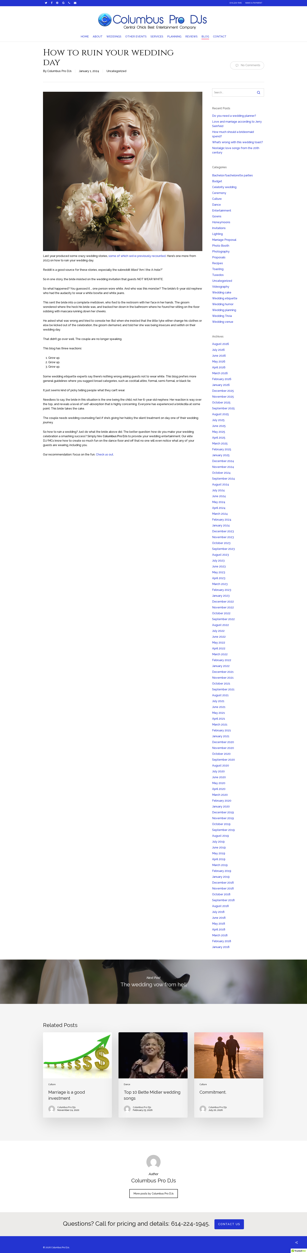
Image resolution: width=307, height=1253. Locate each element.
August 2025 (220, 414)
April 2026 (218, 367)
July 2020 (218, 771)
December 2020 (223, 742)
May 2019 (218, 853)
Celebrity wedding (224, 187)
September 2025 (223, 408)
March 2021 (219, 724)
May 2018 (218, 923)
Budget (217, 181)
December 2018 (223, 882)
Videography (220, 286)
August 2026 (220, 344)
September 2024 (223, 478)
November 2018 (223, 888)
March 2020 (220, 794)
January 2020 (221, 806)
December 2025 (223, 390)
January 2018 (221, 947)
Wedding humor (222, 304)
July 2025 (218, 420)
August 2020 (220, 765)
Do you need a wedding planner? (234, 115)
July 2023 (218, 560)
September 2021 (223, 689)
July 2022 (218, 631)
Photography (221, 251)
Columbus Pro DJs (59, 71)
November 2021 (223, 677)
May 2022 (218, 642)
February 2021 (221, 730)
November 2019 (223, 818)
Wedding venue (222, 321)
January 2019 (221, 876)
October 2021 (221, 683)
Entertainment (221, 210)
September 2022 (223, 619)
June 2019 (219, 847)
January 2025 (221, 455)
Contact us (229, 1224)
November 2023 (223, 537)
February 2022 (221, 660)
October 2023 (221, 543)
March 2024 (220, 513)
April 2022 (218, 648)
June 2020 (219, 777)
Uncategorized (116, 71)
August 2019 (220, 835)
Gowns (216, 216)
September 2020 (223, 759)
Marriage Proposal (224, 239)
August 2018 (220, 906)
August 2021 (220, 695)
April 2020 (218, 789)
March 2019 (220, 865)
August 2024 (220, 484)
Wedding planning (224, 310)
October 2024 (221, 472)
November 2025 (223, 396)
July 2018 (218, 912)
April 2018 (218, 929)
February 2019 (221, 871)
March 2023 (220, 584)
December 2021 (223, 672)
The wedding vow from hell (153, 982)
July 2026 (218, 349)
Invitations (219, 228)
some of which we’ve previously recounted (137, 256)
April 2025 (218, 437)
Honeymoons (221, 222)
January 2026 (221, 385)
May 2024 (218, 502)
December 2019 (223, 812)
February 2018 (221, 941)
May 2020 (218, 783)
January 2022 (221, 666)
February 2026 (221, 379)
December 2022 (223, 601)
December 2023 (223, 531)
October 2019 (221, 824)
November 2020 (223, 748)
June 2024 (219, 496)
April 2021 (218, 718)
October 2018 (221, 894)
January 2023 (221, 595)
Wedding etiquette (224, 298)
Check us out (104, 454)
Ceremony (219, 193)
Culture (217, 198)
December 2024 (223, 461)
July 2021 (218, 701)
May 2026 (218, 361)
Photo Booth (220, 245)
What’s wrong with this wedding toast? (237, 142)
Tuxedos (218, 275)
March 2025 (220, 443)
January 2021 (220, 736)
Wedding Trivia (222, 316)
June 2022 (219, 636)
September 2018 (223, 900)
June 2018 (219, 917)
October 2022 (221, 613)
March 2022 (220, 654)
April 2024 (218, 508)
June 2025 (219, 426)
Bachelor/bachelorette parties (232, 175)
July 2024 (218, 490)
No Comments (250, 65)
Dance (216, 204)
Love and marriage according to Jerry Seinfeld (237, 124)
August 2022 (220, 625)
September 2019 (223, 830)
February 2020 (221, 800)
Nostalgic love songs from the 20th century (235, 150)
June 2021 (218, 707)
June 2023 (219, 566)
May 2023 (218, 572)
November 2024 (223, 467)
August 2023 (220, 554)
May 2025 (218, 431)
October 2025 (221, 402)
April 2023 (218, 578)
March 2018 (220, 935)
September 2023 (223, 549)
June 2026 (219, 355)
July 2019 (218, 841)
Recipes (217, 263)
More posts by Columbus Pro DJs (154, 1193)
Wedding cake (221, 292)
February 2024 (221, 519)
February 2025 (221, 449)
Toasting (217, 269)
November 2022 (223, 607)
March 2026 (220, 373)
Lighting (217, 234)
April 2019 (218, 859)
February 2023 (221, 590)
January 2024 (221, 525)
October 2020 (221, 753)
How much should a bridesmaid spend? (233, 134)
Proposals (218, 257)
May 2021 (218, 713)
